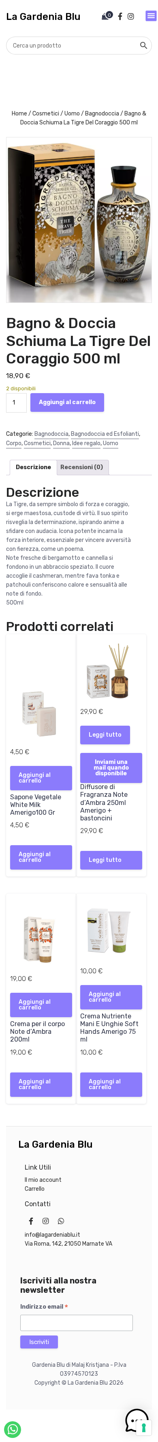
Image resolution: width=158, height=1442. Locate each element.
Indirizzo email (44, 1307)
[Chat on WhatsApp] (12, 1429)
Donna (61, 443)
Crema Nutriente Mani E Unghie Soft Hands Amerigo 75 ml (109, 1028)
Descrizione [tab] (33, 467)
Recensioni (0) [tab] (81, 467)
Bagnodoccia (102, 113)
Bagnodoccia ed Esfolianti (105, 434)
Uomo (72, 113)
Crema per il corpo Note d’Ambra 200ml (37, 1031)
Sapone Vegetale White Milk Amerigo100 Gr (35, 804)
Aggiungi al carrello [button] (35, 778)
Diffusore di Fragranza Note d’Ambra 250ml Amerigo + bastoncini (104, 802)
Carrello (35, 1188)
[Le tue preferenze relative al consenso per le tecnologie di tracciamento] (144, 1427)
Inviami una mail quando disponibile (111, 768)
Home (19, 113)
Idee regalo (86, 443)
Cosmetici (45, 113)
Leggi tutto (105, 734)
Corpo (13, 443)
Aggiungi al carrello (67, 402)
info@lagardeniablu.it (52, 1234)
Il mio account (43, 1180)
